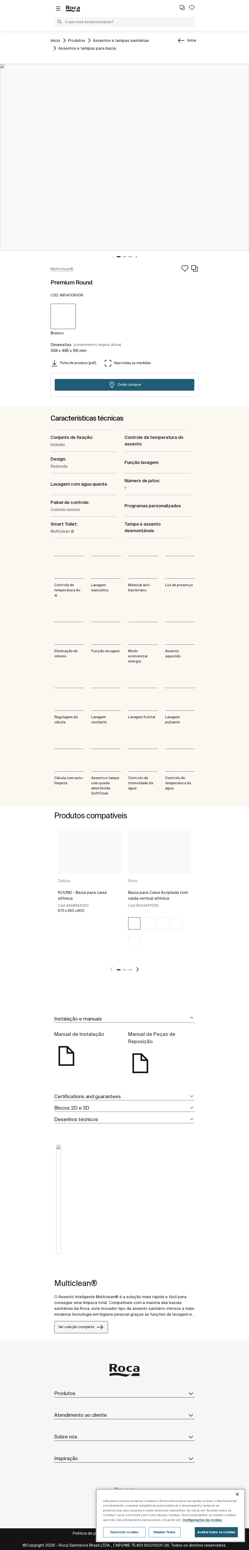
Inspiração (66, 1458)
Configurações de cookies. (202, 1520)
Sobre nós (65, 1436)
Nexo (133, 881)
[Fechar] (237, 1494)
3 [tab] (130, 256)
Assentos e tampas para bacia (87, 48)
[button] (59, 22)
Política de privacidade (94, 1533)
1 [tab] (119, 256)
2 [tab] (124, 256)
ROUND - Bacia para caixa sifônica (82, 895)
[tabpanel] (124, 157)
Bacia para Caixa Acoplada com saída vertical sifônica (158, 895)
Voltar (191, 40)
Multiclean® (75, 1283)
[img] (134, 923)
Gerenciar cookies (124, 1532)
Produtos (76, 40)
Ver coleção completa (76, 1327)
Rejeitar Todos (165, 1532)
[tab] (124, 1019)
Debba (64, 881)
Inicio (55, 40)
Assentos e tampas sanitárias (121, 40)
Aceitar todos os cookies (216, 1532)
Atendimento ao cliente (80, 1415)
